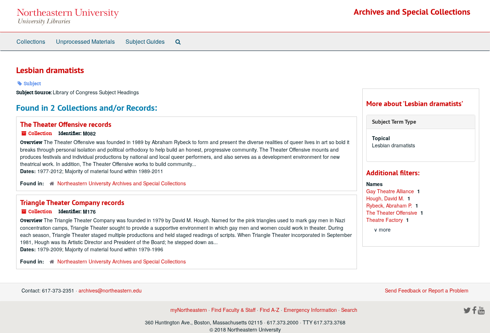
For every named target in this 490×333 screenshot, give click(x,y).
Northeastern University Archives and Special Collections (121, 183)
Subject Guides (145, 41)
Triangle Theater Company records (72, 202)
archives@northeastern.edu (110, 290)
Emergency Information (310, 309)
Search (349, 309)
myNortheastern (188, 309)
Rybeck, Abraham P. (390, 205)
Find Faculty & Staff (233, 309)
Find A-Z (269, 309)
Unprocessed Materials (85, 41)
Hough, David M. (386, 198)
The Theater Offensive (392, 212)
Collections (31, 41)
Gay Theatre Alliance (390, 191)
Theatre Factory (385, 219)
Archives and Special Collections (412, 11)
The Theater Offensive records (65, 124)
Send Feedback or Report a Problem (426, 290)
